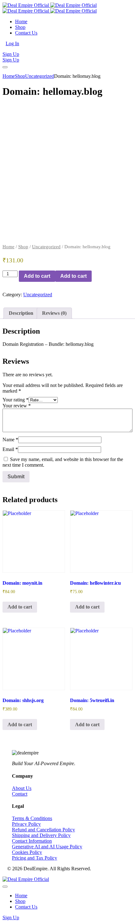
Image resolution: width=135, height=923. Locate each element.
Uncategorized (46, 246)
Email (10, 449)
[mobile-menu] (5, 67)
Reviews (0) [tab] (54, 313)
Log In (12, 43)
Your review (17, 405)
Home (8, 246)
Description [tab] (21, 313)
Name (10, 439)
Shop (23, 246)
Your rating (16, 399)
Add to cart (37, 276)
